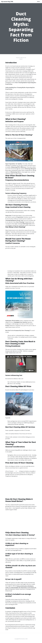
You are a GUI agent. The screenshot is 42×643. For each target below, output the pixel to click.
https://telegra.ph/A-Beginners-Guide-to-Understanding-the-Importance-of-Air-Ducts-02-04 (20, 587)
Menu (38, 1)
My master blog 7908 (7, 1)
